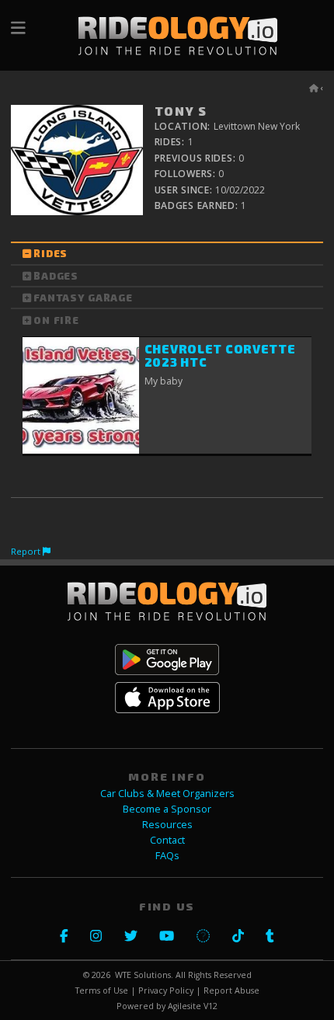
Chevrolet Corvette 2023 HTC (220, 355)
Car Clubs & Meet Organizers (167, 793)
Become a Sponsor (167, 809)
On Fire (55, 320)
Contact (167, 840)
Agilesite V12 (192, 1006)
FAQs (167, 856)
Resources (167, 825)
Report (27, 551)
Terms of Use (101, 990)
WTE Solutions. (144, 975)
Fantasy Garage (82, 297)
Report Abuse (231, 990)
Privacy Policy (165, 990)
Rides (50, 254)
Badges (55, 276)
